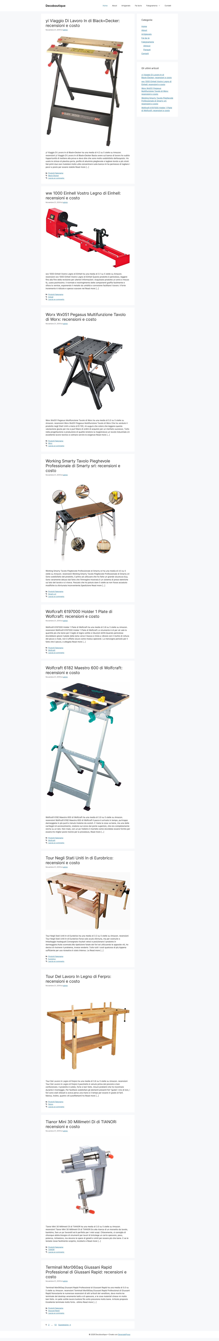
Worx (50, 443)
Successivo (64, 1325)
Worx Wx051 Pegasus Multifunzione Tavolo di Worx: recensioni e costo (86, 317)
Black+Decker (53, 176)
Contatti (168, 6)
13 (55, 1325)
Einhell (50, 297)
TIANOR (51, 1250)
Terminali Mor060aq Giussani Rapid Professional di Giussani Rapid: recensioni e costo (86, 1272)
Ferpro (50, 1104)
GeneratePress (124, 1334)
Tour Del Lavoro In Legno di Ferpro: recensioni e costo (78, 979)
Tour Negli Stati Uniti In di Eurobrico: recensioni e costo (79, 860)
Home (105, 6)
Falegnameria (151, 6)
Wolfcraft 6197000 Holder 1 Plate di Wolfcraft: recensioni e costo (79, 614)
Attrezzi (146, 46)
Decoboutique (55, 5)
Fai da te (138, 6)
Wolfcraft (51, 650)
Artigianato (125, 6)
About (114, 6)
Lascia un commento (56, 178)
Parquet (147, 50)
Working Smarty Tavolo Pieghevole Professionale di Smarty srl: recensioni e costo (83, 466)
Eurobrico (52, 959)
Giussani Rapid (54, 1311)
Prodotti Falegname (55, 173)
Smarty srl (52, 594)
